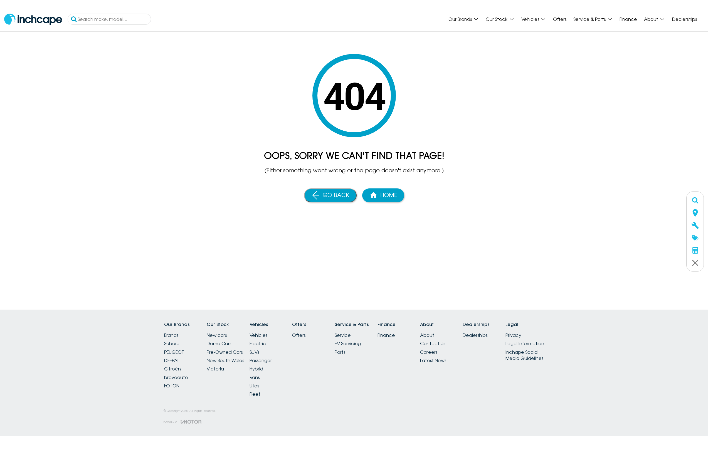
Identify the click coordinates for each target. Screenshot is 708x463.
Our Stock (496, 19)
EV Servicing (348, 343)
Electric (258, 343)
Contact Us (432, 343)
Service (343, 335)
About (651, 19)
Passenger (261, 360)
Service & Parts (589, 19)
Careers (428, 352)
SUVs (254, 352)
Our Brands (460, 19)
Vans (255, 377)
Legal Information (524, 343)
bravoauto (176, 377)
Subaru (171, 343)
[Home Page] (33, 19)
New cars (217, 335)
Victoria (215, 369)
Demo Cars (219, 343)
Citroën (172, 369)
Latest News (433, 360)
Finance (628, 19)
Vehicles (530, 19)
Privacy (513, 335)
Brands (171, 335)
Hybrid (256, 369)
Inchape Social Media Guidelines (524, 355)
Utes (254, 386)
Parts (340, 352)
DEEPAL (171, 360)
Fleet (255, 394)
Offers (559, 19)
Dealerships (684, 19)
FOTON (171, 386)
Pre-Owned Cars (225, 352)
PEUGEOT (174, 352)
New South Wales (225, 360)
